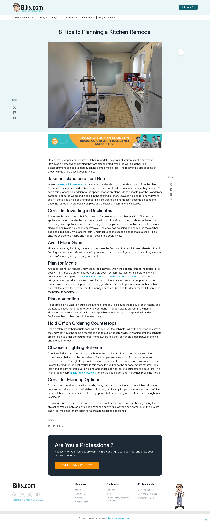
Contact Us (80, 497)
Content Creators (146, 498)
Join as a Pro (188, 7)
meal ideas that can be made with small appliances (107, 276)
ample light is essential (83, 372)
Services (111, 489)
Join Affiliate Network (148, 494)
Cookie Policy (81, 501)
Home (78, 489)
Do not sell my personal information (118, 499)
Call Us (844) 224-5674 (77, 465)
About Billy (80, 493)
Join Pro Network (146, 490)
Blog (109, 493)
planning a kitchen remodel (71, 184)
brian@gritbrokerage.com (117, 518)
